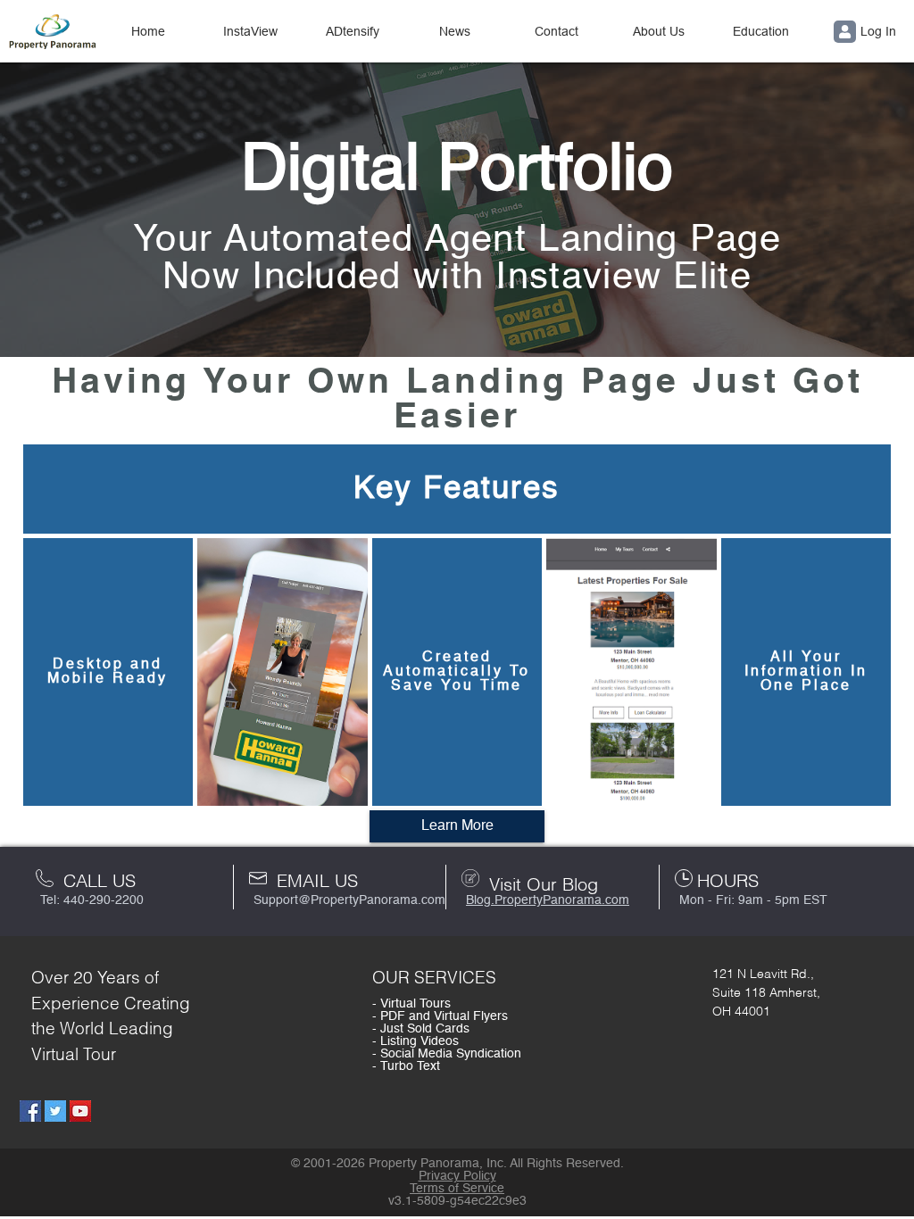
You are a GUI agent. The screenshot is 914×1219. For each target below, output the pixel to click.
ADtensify (352, 31)
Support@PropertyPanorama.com (349, 900)
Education (761, 31)
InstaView (250, 31)
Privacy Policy (457, 1176)
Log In (878, 31)
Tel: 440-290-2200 (92, 900)
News (454, 31)
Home (148, 31)
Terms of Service (457, 1188)
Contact (556, 31)
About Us (659, 31)
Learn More (457, 826)
